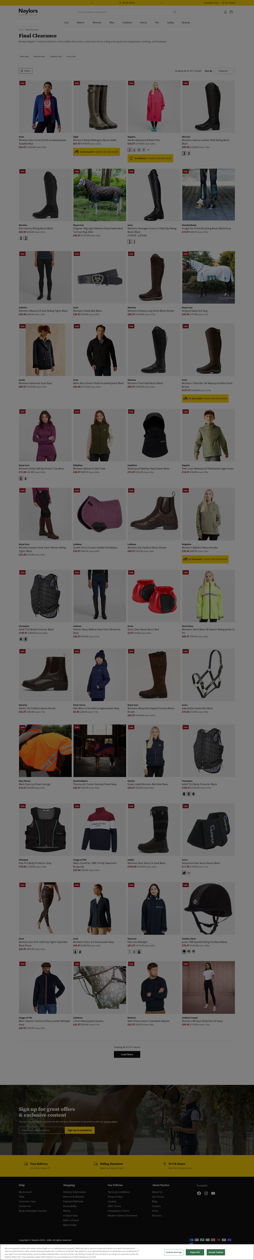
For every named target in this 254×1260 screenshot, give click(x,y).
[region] (127, 1252)
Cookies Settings (174, 1252)
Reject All (195, 1252)
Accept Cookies (216, 1252)
